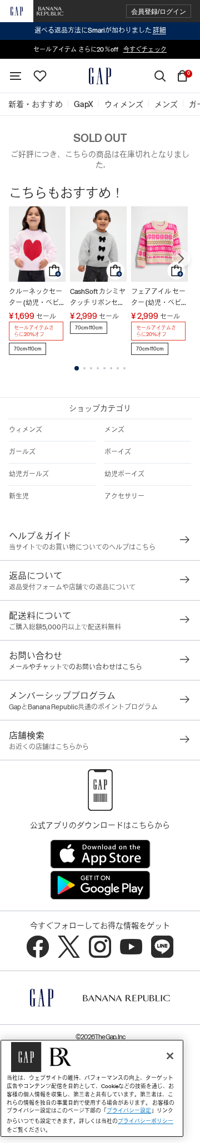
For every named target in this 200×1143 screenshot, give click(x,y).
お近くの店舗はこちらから (49, 747)
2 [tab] (84, 368)
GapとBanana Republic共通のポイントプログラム (83, 707)
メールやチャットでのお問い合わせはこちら (75, 667)
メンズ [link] (166, 104)
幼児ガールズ (29, 474)
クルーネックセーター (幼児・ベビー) (35, 298)
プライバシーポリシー (145, 1121)
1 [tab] (76, 368)
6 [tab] (111, 368)
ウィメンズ (25, 430)
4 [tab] (98, 368)
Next (181, 258)
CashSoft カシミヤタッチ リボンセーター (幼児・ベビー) (98, 298)
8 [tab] (124, 368)
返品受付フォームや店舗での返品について (72, 587)
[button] (159, 11)
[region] (92, 1088)
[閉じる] (170, 1056)
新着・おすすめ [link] (35, 104)
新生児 (19, 496)
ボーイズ (117, 452)
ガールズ (22, 452)
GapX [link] (83, 104)
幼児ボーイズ (124, 474)
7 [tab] (118, 368)
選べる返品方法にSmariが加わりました (100, 30)
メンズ (114, 430)
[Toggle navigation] (15, 76)
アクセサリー (124, 496)
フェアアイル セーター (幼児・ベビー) (158, 298)
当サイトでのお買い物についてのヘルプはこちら (82, 547)
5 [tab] (104, 368)
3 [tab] (91, 368)
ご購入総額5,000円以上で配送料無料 (65, 627)
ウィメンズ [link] (123, 104)
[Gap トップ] (100, 76)
